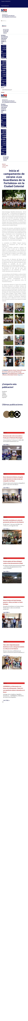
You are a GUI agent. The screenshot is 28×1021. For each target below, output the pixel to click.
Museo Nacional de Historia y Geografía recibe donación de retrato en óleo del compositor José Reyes (13, 479)
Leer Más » (6, 444)
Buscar (2, 87)
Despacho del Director (4, 51)
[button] (14, 391)
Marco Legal (3, 82)
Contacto (5, 85)
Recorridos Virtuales (6, 133)
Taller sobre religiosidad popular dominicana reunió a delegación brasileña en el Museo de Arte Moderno (13, 646)
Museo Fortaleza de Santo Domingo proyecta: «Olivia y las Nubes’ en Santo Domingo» (13, 602)
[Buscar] (2, 92)
